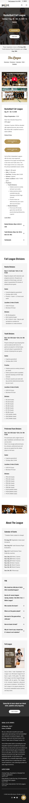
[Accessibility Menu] (23, 797)
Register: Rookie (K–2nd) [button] (12, 142)
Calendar (18, 62)
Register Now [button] (14, 30)
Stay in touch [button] (14, 711)
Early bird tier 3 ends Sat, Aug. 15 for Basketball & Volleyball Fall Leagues (14, 779)
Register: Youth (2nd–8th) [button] (12, 150)
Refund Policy (8, 135)
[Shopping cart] (21, 5)
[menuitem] (22, 1)
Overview (6, 62)
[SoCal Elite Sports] (5, 5)
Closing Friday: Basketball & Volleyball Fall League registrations (13, 773)
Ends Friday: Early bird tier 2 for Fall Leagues (14, 784)
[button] (22, 1)
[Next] (25, 98)
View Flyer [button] (14, 36)
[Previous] (3, 98)
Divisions (12, 62)
